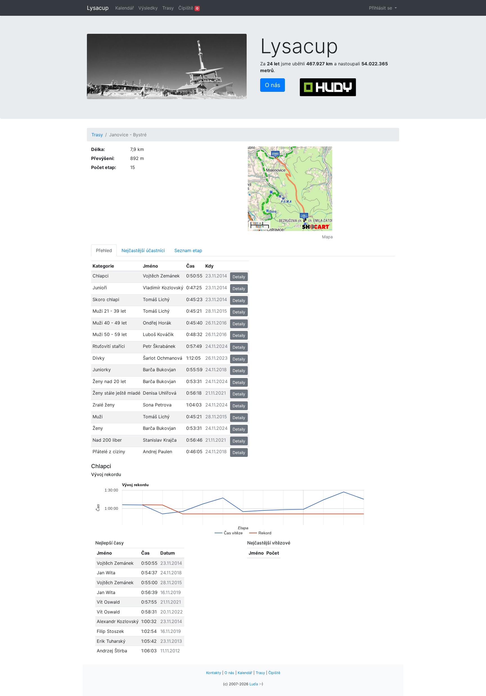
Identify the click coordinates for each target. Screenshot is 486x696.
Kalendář (124, 8)
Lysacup (98, 8)
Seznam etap (188, 250)
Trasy (168, 8)
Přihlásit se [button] (381, 8)
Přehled (104, 250)
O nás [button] (272, 85)
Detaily (239, 276)
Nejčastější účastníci (143, 250)
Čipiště (188, 8)
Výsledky (148, 8)
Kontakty (213, 673)
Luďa (253, 684)
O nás (229, 673)
